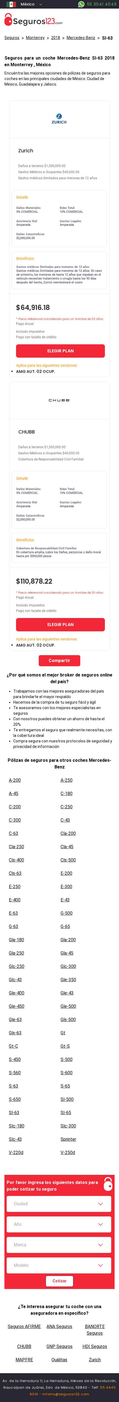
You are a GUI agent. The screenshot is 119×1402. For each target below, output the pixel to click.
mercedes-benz (81, 37)
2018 (55, 37)
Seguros (11, 37)
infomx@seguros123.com (65, 1394)
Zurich (95, 1359)
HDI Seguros (94, 1346)
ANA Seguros (59, 1326)
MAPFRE (24, 1359)
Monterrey (35, 37)
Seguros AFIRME (24, 1326)
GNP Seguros (59, 1346)
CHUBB (24, 1346)
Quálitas (59, 1359)
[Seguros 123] (59, 19)
